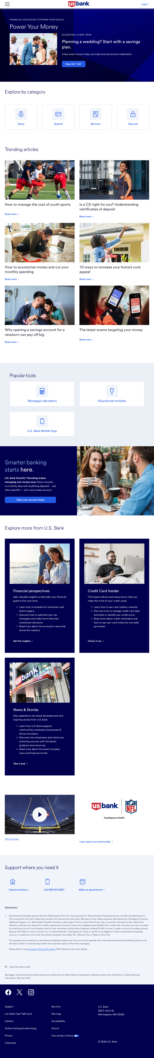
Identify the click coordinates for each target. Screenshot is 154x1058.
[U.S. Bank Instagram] (31, 992)
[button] (144, 4)
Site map (56, 1013)
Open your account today (30, 499)
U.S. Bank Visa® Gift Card (18, 1013)
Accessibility (58, 1021)
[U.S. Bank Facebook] (8, 992)
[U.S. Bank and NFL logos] (40, 814)
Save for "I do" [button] (74, 64)
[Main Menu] (7, 4)
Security (55, 1006)
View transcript (12, 839)
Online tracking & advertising (20, 1028)
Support (9, 1006)
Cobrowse (10, 1042)
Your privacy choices (62, 1035)
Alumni (55, 1028)
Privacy (9, 1035)
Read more (11, 214)
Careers (9, 1021)
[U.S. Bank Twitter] (20, 992)
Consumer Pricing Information (41, 949)
